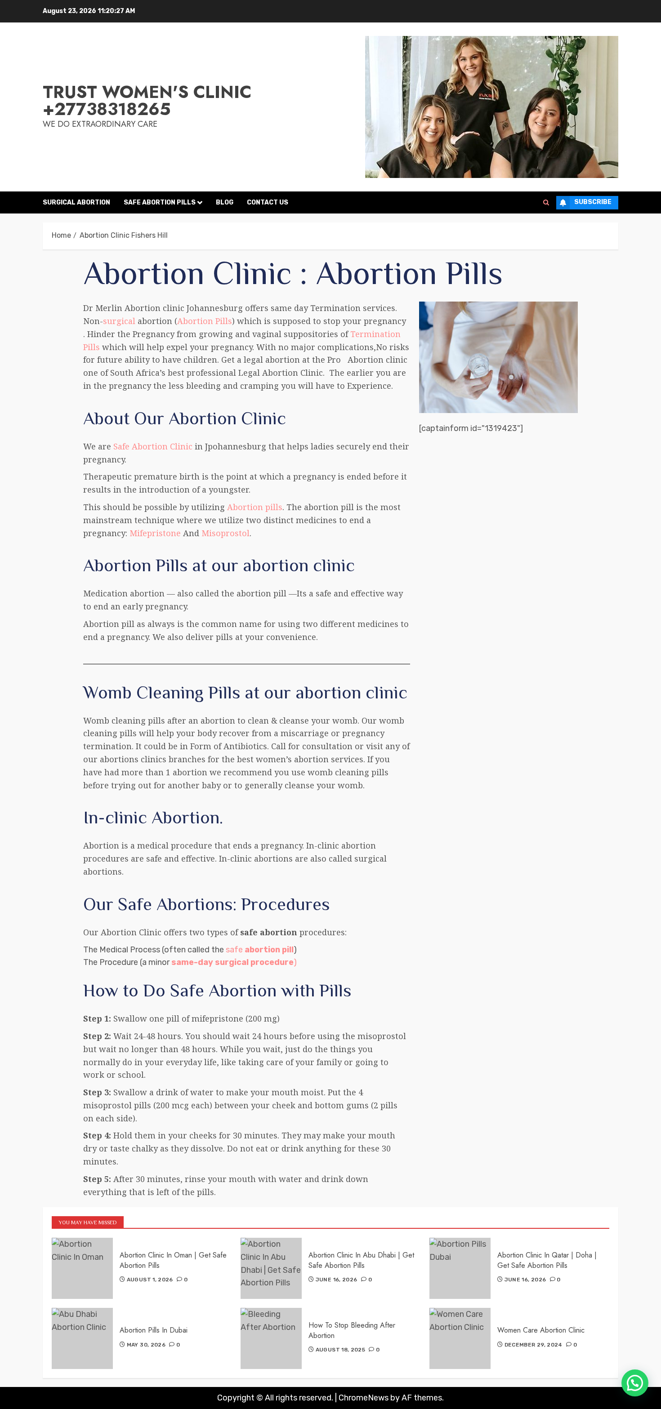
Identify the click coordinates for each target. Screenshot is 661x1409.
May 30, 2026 (146, 1345)
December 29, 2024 (534, 1345)
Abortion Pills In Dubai (154, 1330)
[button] (634, 1382)
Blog (224, 202)
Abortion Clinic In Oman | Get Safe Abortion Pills (173, 1260)
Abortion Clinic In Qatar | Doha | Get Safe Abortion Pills (547, 1260)
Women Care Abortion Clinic (541, 1330)
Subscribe (593, 202)
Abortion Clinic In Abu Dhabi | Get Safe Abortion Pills (361, 1260)
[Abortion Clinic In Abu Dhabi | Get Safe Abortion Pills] (271, 1268)
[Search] (546, 203)
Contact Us (267, 202)
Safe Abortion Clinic (152, 446)
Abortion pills (254, 507)
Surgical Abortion (76, 202)
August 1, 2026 (150, 1279)
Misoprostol (225, 533)
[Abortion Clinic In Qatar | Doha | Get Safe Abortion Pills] (460, 1268)
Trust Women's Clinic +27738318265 (147, 100)
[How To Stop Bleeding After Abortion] (271, 1338)
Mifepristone (154, 533)
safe (260, 950)
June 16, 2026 (336, 1279)
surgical (119, 321)
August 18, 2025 (340, 1350)
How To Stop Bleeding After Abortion (351, 1330)
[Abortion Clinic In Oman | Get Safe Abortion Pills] (82, 1268)
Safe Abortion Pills (160, 202)
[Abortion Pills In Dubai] (82, 1338)
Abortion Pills (204, 321)
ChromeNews (364, 1398)
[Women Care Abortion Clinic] (460, 1338)
